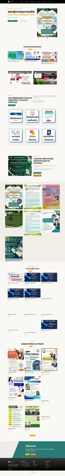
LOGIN (50, 1)
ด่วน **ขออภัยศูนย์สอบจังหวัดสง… (30, 332)
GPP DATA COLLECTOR (29, 372)
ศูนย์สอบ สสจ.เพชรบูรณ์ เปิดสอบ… (13, 298)
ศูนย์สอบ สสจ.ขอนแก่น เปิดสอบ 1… (14, 282)
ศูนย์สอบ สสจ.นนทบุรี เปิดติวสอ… (46, 330)
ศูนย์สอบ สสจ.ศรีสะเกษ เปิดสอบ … (13, 330)
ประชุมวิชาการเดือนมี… (12, 428)
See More (32, 435)
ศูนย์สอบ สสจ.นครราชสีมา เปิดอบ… (47, 63)
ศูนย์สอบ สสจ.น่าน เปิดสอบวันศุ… (30, 282)
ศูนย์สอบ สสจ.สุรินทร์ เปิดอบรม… (14, 61)
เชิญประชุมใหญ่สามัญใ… (12, 372)
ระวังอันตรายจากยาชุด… (28, 400)
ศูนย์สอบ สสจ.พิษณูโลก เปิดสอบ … (47, 314)
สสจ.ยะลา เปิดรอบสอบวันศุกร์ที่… (46, 282)
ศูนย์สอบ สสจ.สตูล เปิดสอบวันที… (30, 298)
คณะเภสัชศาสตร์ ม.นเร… (12, 397)
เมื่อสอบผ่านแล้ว (33, 1)
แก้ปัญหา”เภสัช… (27, 428)
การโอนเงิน (47, 467)
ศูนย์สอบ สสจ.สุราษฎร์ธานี (12, 314)
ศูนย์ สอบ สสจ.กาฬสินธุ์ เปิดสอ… (46, 298)
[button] (38, 23)
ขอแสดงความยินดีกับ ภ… (46, 416)
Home (22, 1)
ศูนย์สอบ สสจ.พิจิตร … (45, 400)
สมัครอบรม (46, 464)
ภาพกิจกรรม (39, 1)
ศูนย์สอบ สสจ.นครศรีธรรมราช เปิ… (30, 314)
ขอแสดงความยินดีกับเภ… (46, 372)
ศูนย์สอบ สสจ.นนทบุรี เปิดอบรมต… (30, 61)
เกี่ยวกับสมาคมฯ (26, 1)
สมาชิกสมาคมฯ (45, 1)
